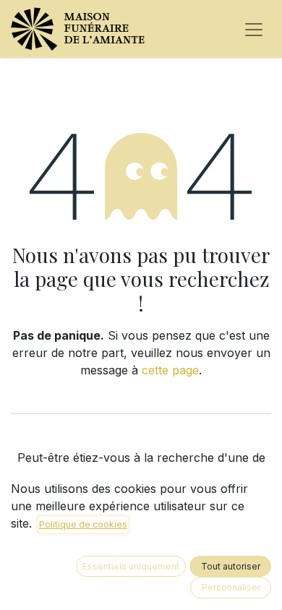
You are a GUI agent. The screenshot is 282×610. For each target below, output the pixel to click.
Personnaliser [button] (231, 587)
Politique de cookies (83, 524)
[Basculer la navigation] (253, 29)
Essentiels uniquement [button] (130, 566)
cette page (170, 370)
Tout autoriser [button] (230, 566)
